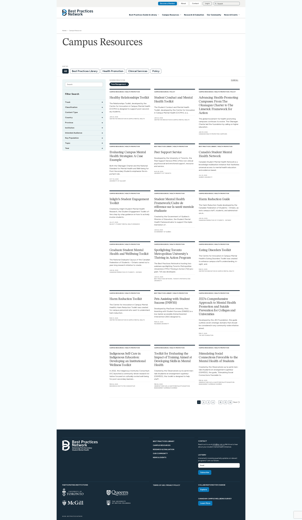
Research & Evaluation (194, 15)
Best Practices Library (84, 71)
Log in (207, 3)
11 (225, 402)
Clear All (234, 80)
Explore (203, 489)
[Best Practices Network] (77, 12)
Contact (195, 3)
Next (235, 402)
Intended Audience (73, 133)
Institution (69, 128)
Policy (155, 71)
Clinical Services (137, 71)
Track (67, 102)
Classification (71, 107)
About (183, 3)
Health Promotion (113, 71)
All (65, 71)
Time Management (118, 84)
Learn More (205, 503)
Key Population (72, 138)
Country (69, 117)
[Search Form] (227, 3)
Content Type (71, 112)
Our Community (214, 15)
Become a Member (167, 3)
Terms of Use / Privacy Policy (166, 485)
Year (67, 148)
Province (69, 123)
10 (220, 402)
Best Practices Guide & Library (143, 15)
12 (230, 402)
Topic (67, 143)
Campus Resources (170, 15)
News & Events (231, 15)
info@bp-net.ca (218, 444)
